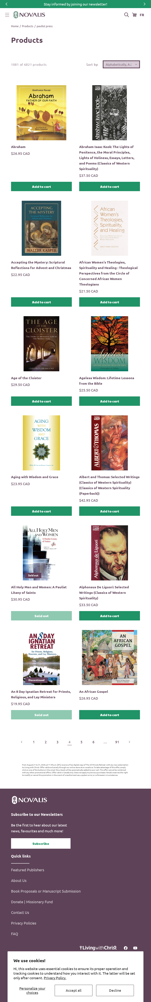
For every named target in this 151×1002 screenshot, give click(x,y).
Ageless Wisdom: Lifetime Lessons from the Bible (106, 380)
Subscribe (40, 843)
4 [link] (70, 742)
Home (15, 26)
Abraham (18, 147)
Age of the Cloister (26, 378)
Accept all (73, 990)
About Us (19, 880)
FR (142, 14)
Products (27, 26)
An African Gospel (93, 691)
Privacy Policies (23, 923)
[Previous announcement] (6, 4)
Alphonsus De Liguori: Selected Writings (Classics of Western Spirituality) (104, 592)
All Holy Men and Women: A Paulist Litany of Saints (39, 590)
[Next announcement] (144, 4)
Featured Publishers (27, 869)
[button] (7, 15)
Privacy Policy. (55, 978)
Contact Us (20, 912)
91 (117, 742)
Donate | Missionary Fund (32, 901)
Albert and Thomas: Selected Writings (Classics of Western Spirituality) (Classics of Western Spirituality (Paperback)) (109, 485)
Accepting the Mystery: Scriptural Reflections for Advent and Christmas (41, 265)
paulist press (45, 26)
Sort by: (92, 64)
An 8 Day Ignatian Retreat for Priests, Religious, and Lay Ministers (41, 694)
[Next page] (129, 742)
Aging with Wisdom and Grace (34, 477)
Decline (115, 990)
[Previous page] (22, 742)
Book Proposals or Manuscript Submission (46, 891)
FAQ (14, 933)
